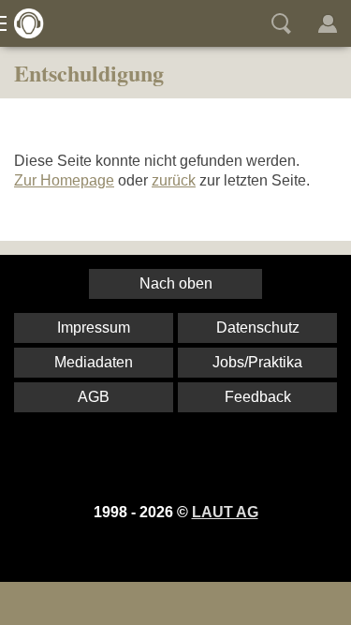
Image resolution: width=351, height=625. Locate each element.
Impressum (93, 327)
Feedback (258, 397)
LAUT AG (225, 512)
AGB (94, 397)
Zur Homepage (64, 180)
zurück (174, 180)
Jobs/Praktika (257, 362)
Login (327, 23)
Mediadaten (93, 362)
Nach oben (175, 283)
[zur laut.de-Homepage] (23, 23)
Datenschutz (258, 327)
